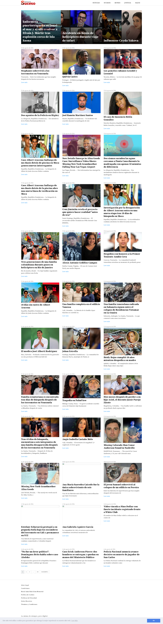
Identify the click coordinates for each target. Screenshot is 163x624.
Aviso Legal (25, 585)
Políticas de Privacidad (29, 598)
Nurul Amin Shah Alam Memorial (32, 591)
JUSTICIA (127, 3)
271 (37, 572)
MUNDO (117, 3)
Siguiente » (44, 572)
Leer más (24, 82)
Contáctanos (25, 588)
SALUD (137, 3)
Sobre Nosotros (26, 601)
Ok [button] (154, 620)
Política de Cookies (27, 595)
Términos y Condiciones (29, 604)
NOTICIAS (96, 3)
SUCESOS (107, 3)
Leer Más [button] (74, 621)
